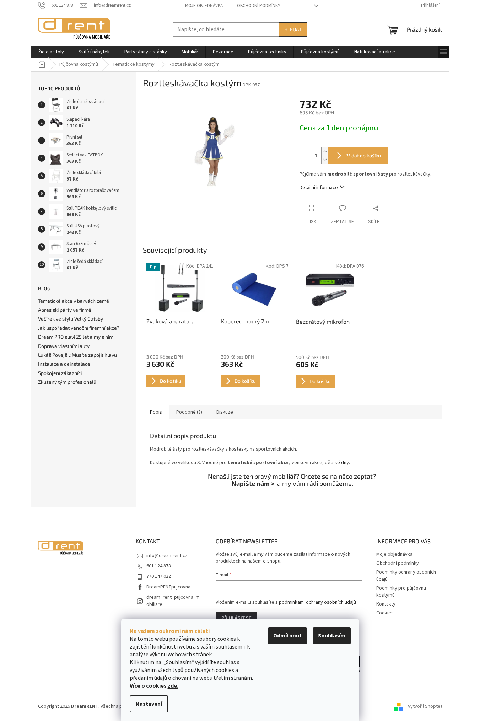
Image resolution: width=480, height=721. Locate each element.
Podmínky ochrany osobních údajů (406, 575)
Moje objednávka (204, 5)
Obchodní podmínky (258, 5)
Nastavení (149, 704)
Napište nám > (253, 483)
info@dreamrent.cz (167, 555)
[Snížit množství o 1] (324, 160)
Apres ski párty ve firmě (64, 309)
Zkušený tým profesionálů (67, 381)
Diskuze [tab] (224, 412)
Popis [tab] (156, 412)
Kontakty (385, 604)
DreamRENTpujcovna (168, 587)
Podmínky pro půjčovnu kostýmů (401, 591)
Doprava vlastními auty (64, 346)
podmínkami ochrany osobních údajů (317, 602)
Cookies (385, 613)
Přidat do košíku (363, 155)
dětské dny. (337, 462)
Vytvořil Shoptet (425, 706)
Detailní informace (319, 187)
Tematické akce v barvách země (73, 300)
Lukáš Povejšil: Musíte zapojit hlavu (77, 354)
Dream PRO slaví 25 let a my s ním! (76, 336)
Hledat (293, 29)
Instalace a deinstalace (64, 363)
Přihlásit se (236, 618)
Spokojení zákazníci (60, 373)
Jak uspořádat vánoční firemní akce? (78, 327)
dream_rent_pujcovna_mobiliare (173, 601)
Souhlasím (331, 636)
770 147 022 (158, 576)
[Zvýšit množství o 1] (324, 151)
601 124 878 (158, 566)
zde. (173, 686)
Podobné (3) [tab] (189, 412)
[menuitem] (51, 52)
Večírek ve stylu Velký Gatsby (70, 318)
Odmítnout (287, 636)
